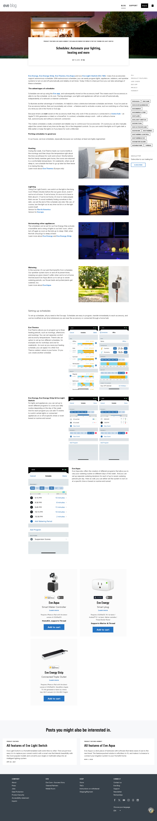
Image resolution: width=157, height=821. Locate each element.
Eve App (134, 84)
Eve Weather (137, 145)
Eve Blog (117, 786)
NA (104, 76)
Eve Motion (137, 123)
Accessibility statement (20, 798)
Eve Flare (136, 116)
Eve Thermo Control (140, 134)
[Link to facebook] (115, 800)
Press (14, 786)
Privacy (134, 87)
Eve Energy (33, 76)
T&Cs (82, 786)
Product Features (139, 78)
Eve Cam (146, 101)
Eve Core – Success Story (55, 782)
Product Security (18, 795)
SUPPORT (133, 5)
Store (144, 6)
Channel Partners (52, 786)
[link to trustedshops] (151, 810)
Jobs (13, 789)
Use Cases (135, 81)
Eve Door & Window (140, 105)
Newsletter (118, 792)
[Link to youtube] (124, 800)
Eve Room (136, 131)
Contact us (118, 782)
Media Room (50, 789)
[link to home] (9, 6)
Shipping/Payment (86, 792)
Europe (40, 212)
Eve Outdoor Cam (139, 127)
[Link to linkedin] (138, 800)
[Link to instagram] (128, 800)
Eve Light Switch (139, 120)
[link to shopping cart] (153, 5)
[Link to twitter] (119, 800)
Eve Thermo (60, 76)
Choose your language (122, 807)
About (14, 782)
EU (100, 76)
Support (117, 789)
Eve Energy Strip (46, 76)
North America (43, 209)
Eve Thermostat (138, 138)
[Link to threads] (133, 800)
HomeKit (134, 91)
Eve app (56, 93)
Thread (148, 145)
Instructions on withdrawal (89, 789)
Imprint (14, 801)
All (132, 75)
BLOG (123, 5)
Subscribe (138, 165)
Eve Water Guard (139, 142)
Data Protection (17, 792)
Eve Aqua (70, 76)
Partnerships (118, 795)
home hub (116, 113)
